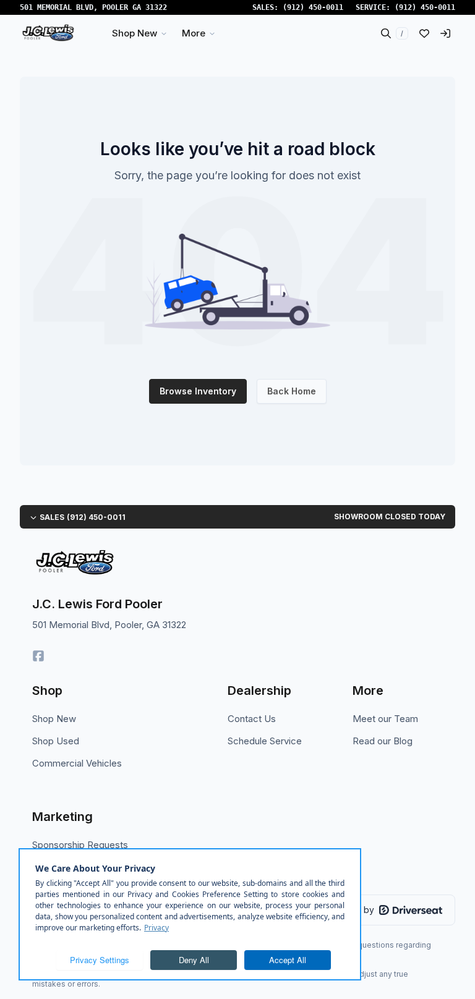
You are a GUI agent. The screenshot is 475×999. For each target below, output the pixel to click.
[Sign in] (445, 33)
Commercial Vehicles (77, 763)
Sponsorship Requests (80, 845)
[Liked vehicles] (424, 33)
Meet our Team (385, 719)
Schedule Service (265, 741)
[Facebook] (38, 656)
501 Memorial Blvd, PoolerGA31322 (93, 7)
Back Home (291, 391)
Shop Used (55, 741)
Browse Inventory (198, 391)
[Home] (48, 33)
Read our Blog (383, 741)
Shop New (54, 719)
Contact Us (252, 719)
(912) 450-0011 (313, 7)
